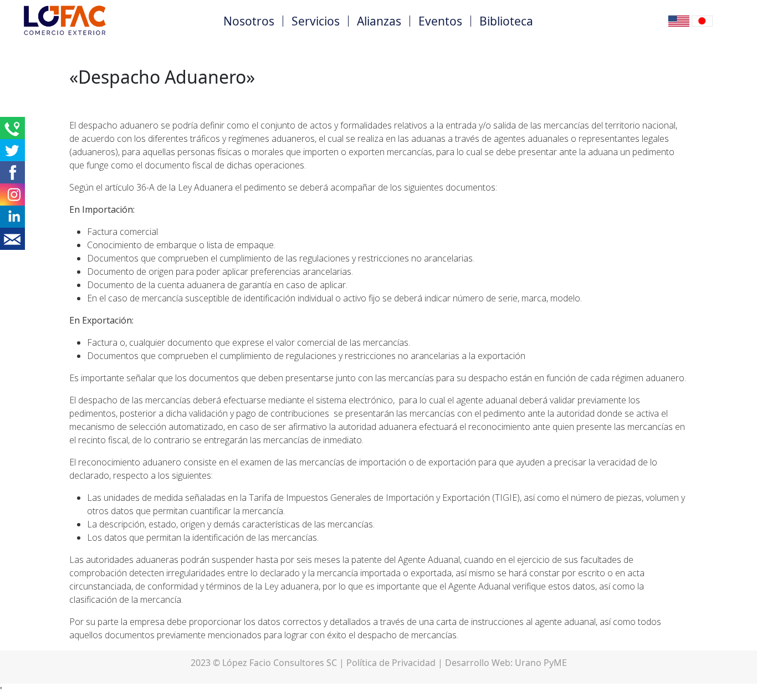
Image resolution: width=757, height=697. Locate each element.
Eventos (440, 21)
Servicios (315, 21)
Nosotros (248, 21)
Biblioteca (506, 21)
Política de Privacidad (391, 663)
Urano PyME (541, 663)
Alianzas (379, 21)
